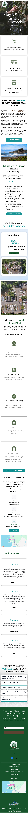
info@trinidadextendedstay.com (15, 516)
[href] (14, 541)
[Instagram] (16, 758)
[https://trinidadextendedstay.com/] (14, 745)
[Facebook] (12, 758)
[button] (26, 5)
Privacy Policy (14, 810)
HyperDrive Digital (17, 811)
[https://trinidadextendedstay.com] (5, 5)
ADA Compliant (21, 808)
